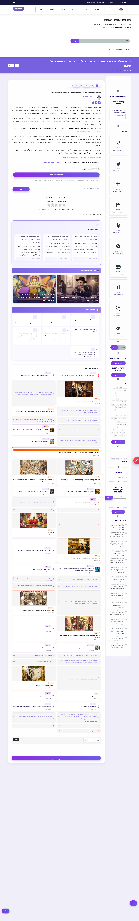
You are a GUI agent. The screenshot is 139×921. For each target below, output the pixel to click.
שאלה (125, 432)
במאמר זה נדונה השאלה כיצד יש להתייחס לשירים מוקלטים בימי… (117, 605)
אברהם (125, 387)
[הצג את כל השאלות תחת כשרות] (118, 325)
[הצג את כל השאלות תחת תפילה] (118, 221)
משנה (121, 410)
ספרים (63, 9)
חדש (113, 393)
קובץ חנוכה (120, 421)
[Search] (74, 41)
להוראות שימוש (106, 27)
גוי (114, 387)
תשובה (125, 438)
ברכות (118, 168)
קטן (117, 427)
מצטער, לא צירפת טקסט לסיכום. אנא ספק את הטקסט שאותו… (117, 622)
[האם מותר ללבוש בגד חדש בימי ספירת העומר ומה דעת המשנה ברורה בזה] (27, 247)
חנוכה (114, 396)
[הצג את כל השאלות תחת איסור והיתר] (118, 242)
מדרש (113, 404)
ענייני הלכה (124, 418)
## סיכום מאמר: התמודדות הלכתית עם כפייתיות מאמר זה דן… (117, 536)
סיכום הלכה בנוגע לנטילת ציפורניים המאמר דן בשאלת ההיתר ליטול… (117, 544)
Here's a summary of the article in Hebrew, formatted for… (117, 570)
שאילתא (113, 430)
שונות (118, 292)
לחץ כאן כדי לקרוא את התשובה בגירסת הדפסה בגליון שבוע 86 (81, 158)
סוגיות (118, 313)
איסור (121, 387)
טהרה (121, 398)
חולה (125, 396)
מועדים (118, 209)
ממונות (118, 271)
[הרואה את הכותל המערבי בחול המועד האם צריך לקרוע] (56, 247)
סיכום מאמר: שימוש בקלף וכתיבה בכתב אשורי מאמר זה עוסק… (117, 614)
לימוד (117, 404)
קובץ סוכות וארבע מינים (121, 424)
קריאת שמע (119, 430)
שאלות (98, 9)
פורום (41, 9)
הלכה (121, 393)
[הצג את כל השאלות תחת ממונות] (118, 263)
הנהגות (118, 189)
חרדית (125, 398)
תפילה (118, 230)
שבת (118, 148)
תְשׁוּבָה (16, 739)
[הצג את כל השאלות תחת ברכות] (118, 159)
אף (117, 387)
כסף (125, 404)
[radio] (64, 205)
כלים (113, 401)
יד (117, 398)
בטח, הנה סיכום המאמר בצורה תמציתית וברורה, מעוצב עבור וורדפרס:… (117, 631)
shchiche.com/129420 (51, 162)
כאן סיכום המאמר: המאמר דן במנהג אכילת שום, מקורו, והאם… (117, 553)
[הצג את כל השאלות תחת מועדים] (118, 201)
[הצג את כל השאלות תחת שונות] (118, 283)
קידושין (125, 430)
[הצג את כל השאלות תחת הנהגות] (118, 180)
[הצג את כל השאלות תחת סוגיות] (118, 304)
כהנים (117, 401)
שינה (113, 432)
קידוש (114, 427)
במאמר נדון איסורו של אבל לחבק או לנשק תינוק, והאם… (117, 579)
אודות (85, 9)
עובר (117, 415)
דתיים (114, 390)
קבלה (125, 421)
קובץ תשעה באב (123, 427)
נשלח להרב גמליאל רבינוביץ (121, 413)
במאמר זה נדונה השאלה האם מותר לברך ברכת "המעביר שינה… (117, 562)
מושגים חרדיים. (119, 407)
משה (125, 410)
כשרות (118, 333)
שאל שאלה (18, 9)
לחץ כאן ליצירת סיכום (56, 175)
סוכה (113, 413)
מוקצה (125, 407)
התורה (117, 393)
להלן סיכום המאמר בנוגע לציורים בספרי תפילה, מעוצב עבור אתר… (117, 527)
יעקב (114, 398)
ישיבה (121, 401)
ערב (119, 418)
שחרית (117, 432)
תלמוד (125, 435)
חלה (118, 396)
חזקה (122, 396)
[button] (14, 2)
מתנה (117, 410)
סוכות (125, 415)
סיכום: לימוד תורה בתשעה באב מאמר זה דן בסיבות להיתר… (117, 588)
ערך (116, 418)
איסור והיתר (118, 251)
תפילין (116, 435)
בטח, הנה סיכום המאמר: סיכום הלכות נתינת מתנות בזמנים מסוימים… (116, 596)
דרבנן (121, 390)
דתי (117, 390)
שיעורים (52, 9)
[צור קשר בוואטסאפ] (133, 903)
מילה (113, 407)
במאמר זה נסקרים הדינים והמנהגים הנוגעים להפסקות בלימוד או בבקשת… (117, 647)
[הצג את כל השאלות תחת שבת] (118, 139)
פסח (112, 418)
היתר (125, 393)
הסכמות (74, 9)
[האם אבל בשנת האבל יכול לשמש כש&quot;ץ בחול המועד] (84, 247)
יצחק (125, 401)
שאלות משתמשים (122, 477)
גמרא (125, 390)
